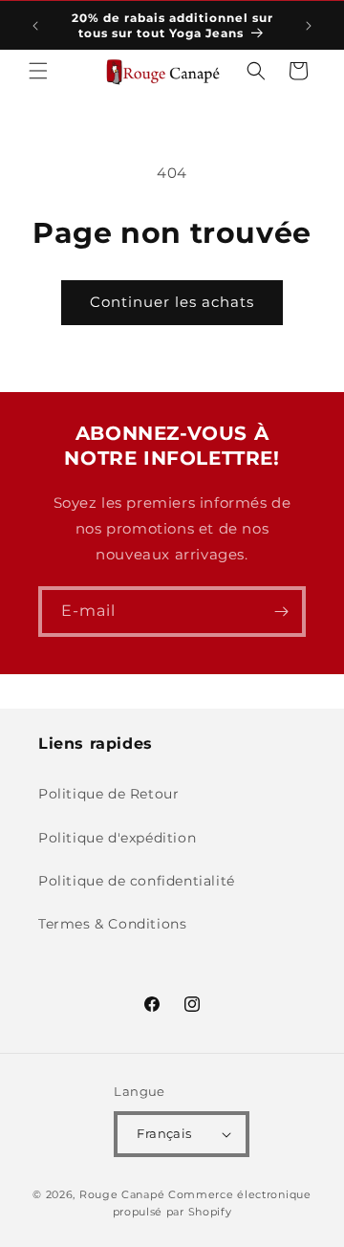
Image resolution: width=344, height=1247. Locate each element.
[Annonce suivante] (309, 26)
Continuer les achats (172, 302)
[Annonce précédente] (35, 26)
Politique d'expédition (117, 837)
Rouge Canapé (123, 1194)
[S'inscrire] (281, 611)
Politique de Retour (108, 793)
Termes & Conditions (112, 923)
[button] (38, 71)
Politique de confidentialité (136, 880)
